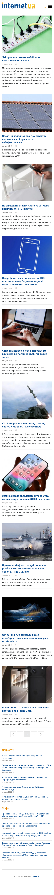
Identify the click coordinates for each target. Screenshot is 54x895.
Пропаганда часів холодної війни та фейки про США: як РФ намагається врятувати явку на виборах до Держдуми (27, 767)
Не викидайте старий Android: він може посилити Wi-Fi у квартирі (25, 207)
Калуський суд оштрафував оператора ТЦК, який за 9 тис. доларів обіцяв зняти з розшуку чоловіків (26, 834)
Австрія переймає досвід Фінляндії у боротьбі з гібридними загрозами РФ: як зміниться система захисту (24, 854)
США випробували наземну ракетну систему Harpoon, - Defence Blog (23, 425)
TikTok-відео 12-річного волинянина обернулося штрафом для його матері (24, 778)
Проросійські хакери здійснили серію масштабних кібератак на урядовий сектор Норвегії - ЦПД (25, 815)
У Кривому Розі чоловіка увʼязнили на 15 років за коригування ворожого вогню (25, 798)
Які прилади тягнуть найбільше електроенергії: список (21, 59)
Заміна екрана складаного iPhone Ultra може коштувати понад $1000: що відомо (26, 497)
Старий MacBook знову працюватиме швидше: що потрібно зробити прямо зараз (24, 354)
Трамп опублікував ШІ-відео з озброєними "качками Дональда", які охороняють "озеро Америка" (26, 844)
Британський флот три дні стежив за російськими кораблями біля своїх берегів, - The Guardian (24, 568)
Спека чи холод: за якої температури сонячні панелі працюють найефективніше (24, 139)
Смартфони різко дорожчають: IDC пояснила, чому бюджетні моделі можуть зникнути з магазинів (23, 281)
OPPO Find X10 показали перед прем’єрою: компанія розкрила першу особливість (25, 638)
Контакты (36, 876)
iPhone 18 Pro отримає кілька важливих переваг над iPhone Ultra (26, 709)
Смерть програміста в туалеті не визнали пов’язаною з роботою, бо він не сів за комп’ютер (27, 824)
